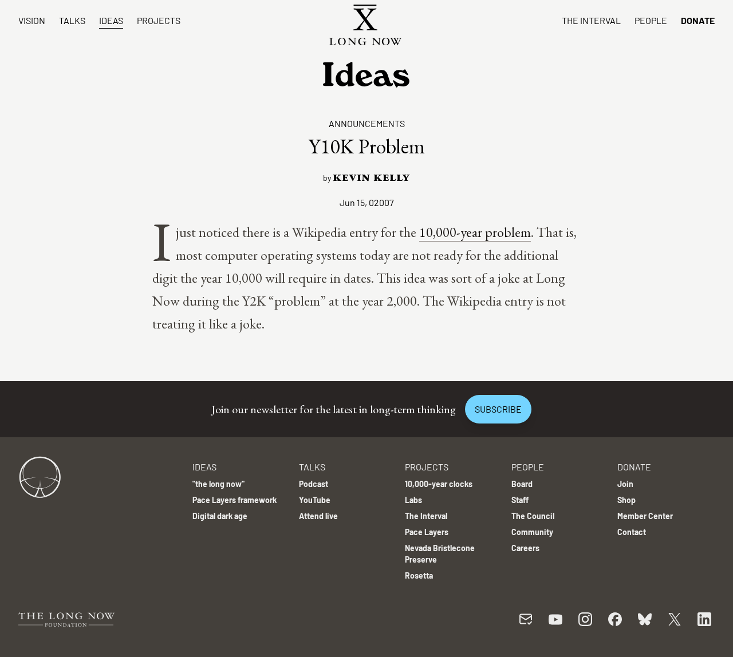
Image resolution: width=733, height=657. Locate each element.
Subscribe (498, 408)
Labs (413, 500)
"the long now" (218, 484)
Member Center (645, 516)
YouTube (314, 500)
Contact (631, 532)
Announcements (367, 123)
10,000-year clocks (438, 484)
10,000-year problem (475, 232)
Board (522, 484)
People (651, 20)
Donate (698, 20)
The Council (532, 516)
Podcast (313, 484)
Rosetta (419, 575)
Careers (525, 548)
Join (625, 484)
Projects (158, 20)
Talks (72, 20)
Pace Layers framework (234, 500)
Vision (31, 20)
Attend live (318, 516)
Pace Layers (426, 532)
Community (532, 532)
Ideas (111, 20)
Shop (626, 500)
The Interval (591, 20)
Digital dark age (219, 516)
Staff (520, 500)
